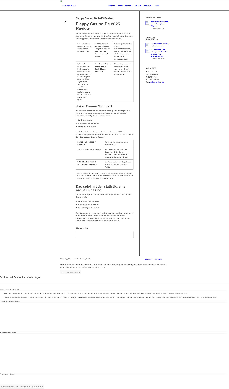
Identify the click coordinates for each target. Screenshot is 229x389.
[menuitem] (112, 5)
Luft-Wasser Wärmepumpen (159, 44)
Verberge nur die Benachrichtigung (32, 386)
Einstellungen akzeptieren (9, 386)
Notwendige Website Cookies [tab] (10, 301)
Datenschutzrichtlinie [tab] (7, 374)
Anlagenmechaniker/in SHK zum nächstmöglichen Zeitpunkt (159, 24)
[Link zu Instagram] (167, 5)
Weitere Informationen (73, 272)
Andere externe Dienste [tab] (8, 332)
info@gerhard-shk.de (156, 82)
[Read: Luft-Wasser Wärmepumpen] (148, 45)
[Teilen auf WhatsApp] (104, 234)
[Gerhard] (67, 5)
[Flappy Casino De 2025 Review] (65, 22)
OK (62, 272)
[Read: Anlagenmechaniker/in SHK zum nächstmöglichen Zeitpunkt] (148, 23)
